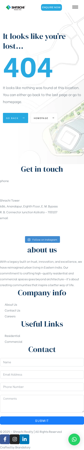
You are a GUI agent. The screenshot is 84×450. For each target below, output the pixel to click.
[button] (51, 7)
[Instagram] (15, 439)
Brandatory (22, 447)
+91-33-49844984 (13, 190)
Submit (42, 420)
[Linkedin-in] (24, 439)
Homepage (41, 118)
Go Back (13, 118)
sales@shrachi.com (14, 227)
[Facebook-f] (5, 439)
